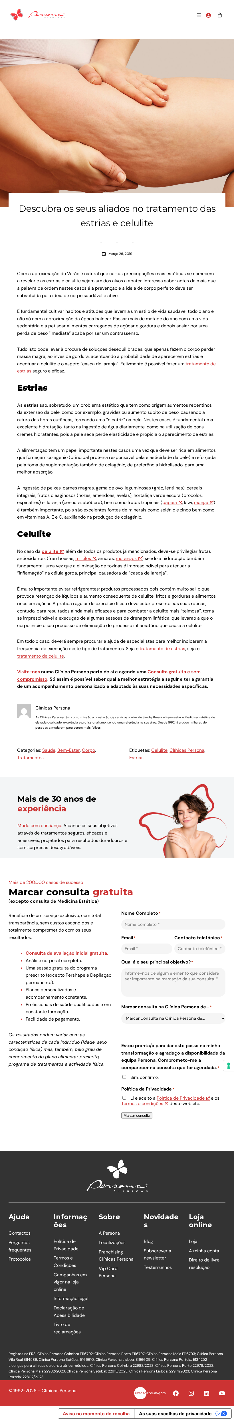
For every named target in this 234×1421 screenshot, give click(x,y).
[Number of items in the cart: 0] (219, 15)
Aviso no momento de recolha (96, 1413)
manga (201, 502)
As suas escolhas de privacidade (175, 1413)
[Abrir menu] (199, 15)
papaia (169, 502)
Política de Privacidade (181, 1098)
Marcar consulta (137, 1115)
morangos (126, 558)
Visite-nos (28, 672)
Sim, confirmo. (144, 1077)
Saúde (48, 750)
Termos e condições (142, 1103)
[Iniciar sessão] (208, 15)
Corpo (88, 750)
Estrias (136, 758)
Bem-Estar (68, 750)
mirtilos (83, 558)
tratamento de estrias (162, 649)
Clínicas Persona (187, 750)
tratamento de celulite (40, 656)
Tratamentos (30, 758)
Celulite (159, 750)
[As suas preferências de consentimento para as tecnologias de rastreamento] (228, 1065)
